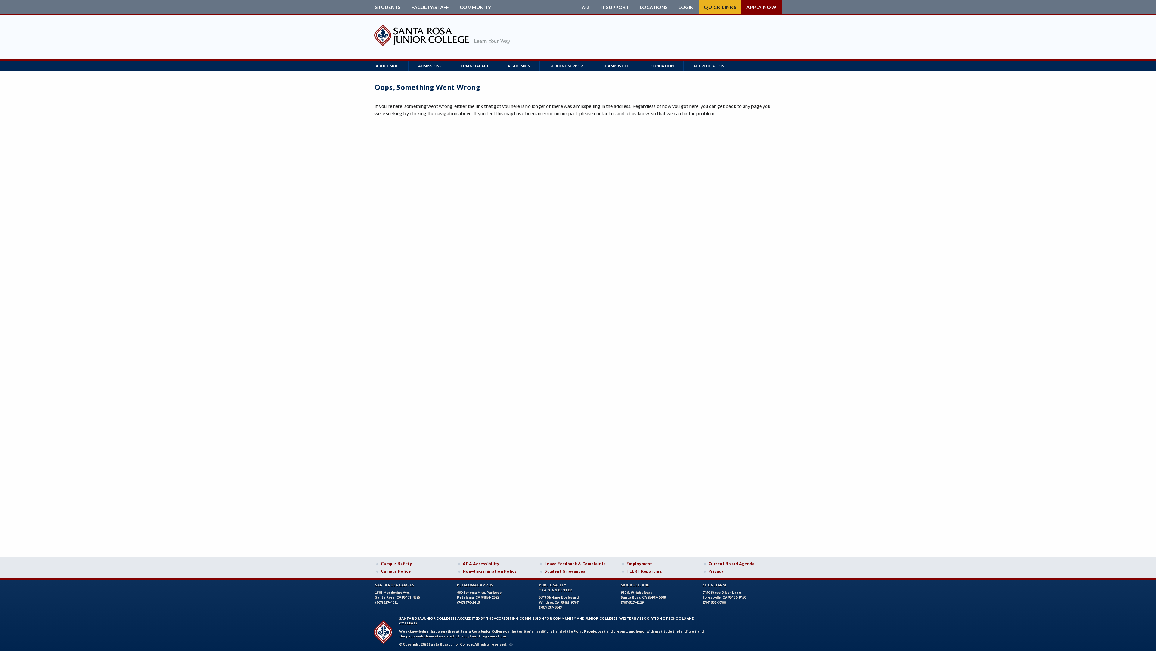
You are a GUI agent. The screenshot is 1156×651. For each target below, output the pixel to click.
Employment (639, 563)
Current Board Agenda (731, 563)
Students (388, 7)
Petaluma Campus (475, 585)
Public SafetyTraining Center (555, 587)
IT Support (615, 7)
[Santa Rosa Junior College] (442, 47)
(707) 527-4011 (386, 602)
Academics (519, 66)
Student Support (567, 66)
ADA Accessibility (481, 563)
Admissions (429, 66)
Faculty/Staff (430, 7)
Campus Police (396, 571)
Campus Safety (396, 563)
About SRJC (387, 66)
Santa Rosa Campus (395, 585)
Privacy (715, 571)
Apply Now (761, 7)
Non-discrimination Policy (490, 571)
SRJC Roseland (635, 585)
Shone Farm (714, 585)
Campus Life (617, 66)
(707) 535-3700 (714, 602)
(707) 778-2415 (468, 602)
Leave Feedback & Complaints (575, 563)
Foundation (661, 66)
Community (475, 7)
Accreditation (708, 66)
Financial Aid (474, 66)
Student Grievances (565, 571)
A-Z (586, 7)
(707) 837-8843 (550, 607)
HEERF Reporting (644, 571)
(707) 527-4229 (632, 602)
